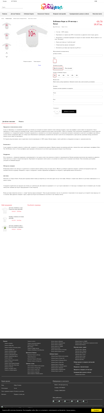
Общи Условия (17, 385)
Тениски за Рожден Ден (9, 349)
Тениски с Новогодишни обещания (12, 363)
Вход (3, 385)
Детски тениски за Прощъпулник (58, 342)
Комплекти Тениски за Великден (34, 358)
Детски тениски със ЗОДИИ (57, 346)
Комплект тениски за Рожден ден (34, 361)
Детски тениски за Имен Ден (34, 369)
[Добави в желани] (101, 108)
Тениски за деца (30, 363)
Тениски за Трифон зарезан (33, 348)
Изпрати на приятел (28, 61)
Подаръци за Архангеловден (81, 366)
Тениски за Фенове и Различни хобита (13, 347)
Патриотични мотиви (55, 347)
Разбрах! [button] (96, 410)
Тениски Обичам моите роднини (11, 360)
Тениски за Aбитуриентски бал (11, 354)
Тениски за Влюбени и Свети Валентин (36, 350)
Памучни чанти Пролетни (80, 352)
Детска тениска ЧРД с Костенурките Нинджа (16, 226)
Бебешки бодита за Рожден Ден (57, 358)
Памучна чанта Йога (79, 359)
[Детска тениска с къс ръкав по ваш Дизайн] (5, 210)
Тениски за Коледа (8, 358)
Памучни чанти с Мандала (80, 351)
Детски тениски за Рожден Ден (34, 367)
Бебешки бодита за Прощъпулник (58, 369)
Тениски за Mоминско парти (10, 351)
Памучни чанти (97, 13)
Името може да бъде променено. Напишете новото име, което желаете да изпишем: (74, 81)
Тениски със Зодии (8, 361)
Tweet (39, 65)
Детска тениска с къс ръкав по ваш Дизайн (16, 208)
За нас (15, 388)
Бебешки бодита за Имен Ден (57, 362)
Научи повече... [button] (71, 410)
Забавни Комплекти (32, 356)
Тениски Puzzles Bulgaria (33, 345)
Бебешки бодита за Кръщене (57, 367)
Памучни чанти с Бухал (80, 357)
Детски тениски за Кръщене (57, 341)
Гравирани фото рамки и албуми (79, 13)
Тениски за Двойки (9, 343)
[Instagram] (101, 1)
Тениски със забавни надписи (11, 370)
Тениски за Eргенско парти (10, 352)
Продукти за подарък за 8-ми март (83, 369)
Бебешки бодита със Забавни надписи (59, 366)
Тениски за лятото (31, 341)
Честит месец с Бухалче (32, 18)
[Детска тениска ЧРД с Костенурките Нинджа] (5, 228)
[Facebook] (99, 1)
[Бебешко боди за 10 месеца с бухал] (32, 51)
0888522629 (62, 390)
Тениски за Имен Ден (9, 345)
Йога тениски (30, 346)
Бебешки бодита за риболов (57, 371)
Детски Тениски (15, 13)
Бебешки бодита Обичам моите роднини (59, 356)
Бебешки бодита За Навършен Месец (19, 18)
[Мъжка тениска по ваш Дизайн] (5, 219)
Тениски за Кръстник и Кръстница (12, 365)
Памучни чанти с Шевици (80, 349)
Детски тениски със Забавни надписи (35, 373)
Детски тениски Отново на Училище (58, 349)
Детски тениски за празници (33, 372)
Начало (3, 18)
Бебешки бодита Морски (80, 344)
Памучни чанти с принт (80, 347)
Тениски (4, 13)
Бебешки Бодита (29, 13)
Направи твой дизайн (59, 13)
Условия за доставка (19, 391)
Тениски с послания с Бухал (10, 368)
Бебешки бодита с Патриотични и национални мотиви (86, 342)
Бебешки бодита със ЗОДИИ (81, 341)
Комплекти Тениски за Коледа (34, 354)
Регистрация (5, 388)
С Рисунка (77, 364)
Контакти (4, 394)
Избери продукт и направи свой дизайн (84, 362)
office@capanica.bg (63, 384)
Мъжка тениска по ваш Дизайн (16, 217)
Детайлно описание (8, 121)
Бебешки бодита (9, 18)
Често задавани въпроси (8, 391)
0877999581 (14, 1)
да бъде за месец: (57, 53)
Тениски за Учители (9, 366)
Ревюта (21, 121)
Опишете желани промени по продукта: (63, 88)
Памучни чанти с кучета (80, 354)
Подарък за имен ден (19, 394)
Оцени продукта (37, 61)
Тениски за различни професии (34, 343)
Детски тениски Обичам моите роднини (36, 365)
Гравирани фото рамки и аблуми (82, 372)
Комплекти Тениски (43, 13)
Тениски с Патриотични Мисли (11, 356)
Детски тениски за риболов (57, 344)
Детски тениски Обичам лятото (57, 351)
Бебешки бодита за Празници (57, 364)
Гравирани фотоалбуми (80, 374)
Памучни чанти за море (80, 356)
